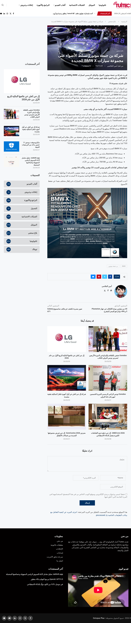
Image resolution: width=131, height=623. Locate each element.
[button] (95, 13)
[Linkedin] (4, 14)
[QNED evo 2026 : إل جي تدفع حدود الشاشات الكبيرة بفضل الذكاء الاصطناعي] (108, 416)
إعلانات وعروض (26, 5)
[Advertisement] (22, 41)
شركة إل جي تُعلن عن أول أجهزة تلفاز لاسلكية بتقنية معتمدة (31, 129)
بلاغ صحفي (112, 21)
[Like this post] (116, 277)
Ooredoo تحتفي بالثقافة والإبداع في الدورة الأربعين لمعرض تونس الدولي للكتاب (31, 113)
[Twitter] (10, 14)
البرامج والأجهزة (43, 5)
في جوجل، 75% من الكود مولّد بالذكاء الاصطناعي (45, 584)
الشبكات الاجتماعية (77, 5)
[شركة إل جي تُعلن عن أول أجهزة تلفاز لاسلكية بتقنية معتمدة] (66, 378)
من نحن (124, 536)
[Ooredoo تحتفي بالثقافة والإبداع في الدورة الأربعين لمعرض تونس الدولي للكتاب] (108, 339)
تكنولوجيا (102, 5)
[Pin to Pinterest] (99, 277)
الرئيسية (124, 21)
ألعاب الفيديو (60, 5)
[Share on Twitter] (104, 277)
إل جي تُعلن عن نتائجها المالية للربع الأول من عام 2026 (23, 98)
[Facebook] (13, 14)
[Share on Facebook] (110, 277)
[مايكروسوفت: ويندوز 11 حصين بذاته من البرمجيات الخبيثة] (11, 146)
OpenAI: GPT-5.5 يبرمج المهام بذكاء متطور (47, 579)
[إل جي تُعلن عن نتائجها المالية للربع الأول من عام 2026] (66, 339)
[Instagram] (7, 14)
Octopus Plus (98, 618)
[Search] (2, 5)
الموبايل (92, 5)
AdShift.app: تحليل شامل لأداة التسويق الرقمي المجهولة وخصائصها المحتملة (31, 161)
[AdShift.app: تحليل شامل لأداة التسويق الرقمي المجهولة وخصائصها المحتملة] (11, 162)
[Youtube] (1, 14)
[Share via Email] (93, 277)
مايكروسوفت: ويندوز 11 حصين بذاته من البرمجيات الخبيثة (31, 145)
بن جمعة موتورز (113, 266)
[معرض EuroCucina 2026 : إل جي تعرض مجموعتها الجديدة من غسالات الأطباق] (66, 416)
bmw (123, 266)
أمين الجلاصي (112, 66)
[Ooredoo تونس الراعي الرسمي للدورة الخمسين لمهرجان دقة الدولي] (108, 378)
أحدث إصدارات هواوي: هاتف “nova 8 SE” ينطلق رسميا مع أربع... (72, 13)
